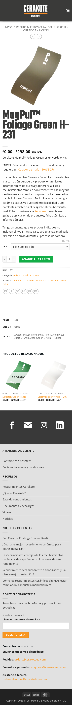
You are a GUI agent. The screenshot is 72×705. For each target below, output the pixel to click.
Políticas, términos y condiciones (23, 467)
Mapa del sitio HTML (54, 700)
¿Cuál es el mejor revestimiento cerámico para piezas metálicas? (32, 547)
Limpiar (65, 241)
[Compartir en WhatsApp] (5, 291)
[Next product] (32, 36)
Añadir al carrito (36, 259)
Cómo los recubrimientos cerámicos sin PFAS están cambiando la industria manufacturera (35, 583)
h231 (47, 280)
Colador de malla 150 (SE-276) (36, 169)
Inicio (8, 27)
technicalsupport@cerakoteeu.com (25, 679)
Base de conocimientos (17, 499)
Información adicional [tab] (17, 311)
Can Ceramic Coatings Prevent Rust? (25, 538)
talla (5, 246)
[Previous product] (39, 36)
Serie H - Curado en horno (45, 28)
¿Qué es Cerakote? (14, 493)
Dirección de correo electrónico (22, 619)
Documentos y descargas (18, 506)
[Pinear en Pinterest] (29, 291)
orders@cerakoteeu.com (30, 659)
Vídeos (7, 512)
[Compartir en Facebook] (11, 291)
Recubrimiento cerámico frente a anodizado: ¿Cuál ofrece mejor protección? (34, 572)
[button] (5, 11)
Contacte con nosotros (17, 461)
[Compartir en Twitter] (17, 291)
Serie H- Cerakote (35, 280)
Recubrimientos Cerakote (34, 27)
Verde (16, 280)
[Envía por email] (23, 291)
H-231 (23, 280)
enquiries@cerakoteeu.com (48, 667)
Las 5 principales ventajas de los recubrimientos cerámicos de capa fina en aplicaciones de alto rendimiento (33, 559)
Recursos (40, 211)
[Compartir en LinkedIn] (36, 291)
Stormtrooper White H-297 (52, 396)
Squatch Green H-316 (14, 396)
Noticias (8, 519)
